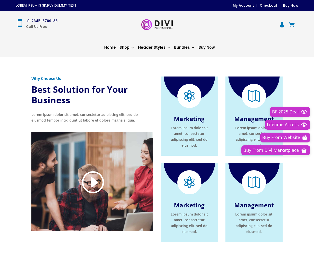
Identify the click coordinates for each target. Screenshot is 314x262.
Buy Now (290, 5)
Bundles (182, 47)
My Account (243, 5)
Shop (124, 47)
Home (110, 47)
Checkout (268, 5)
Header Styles (152, 47)
